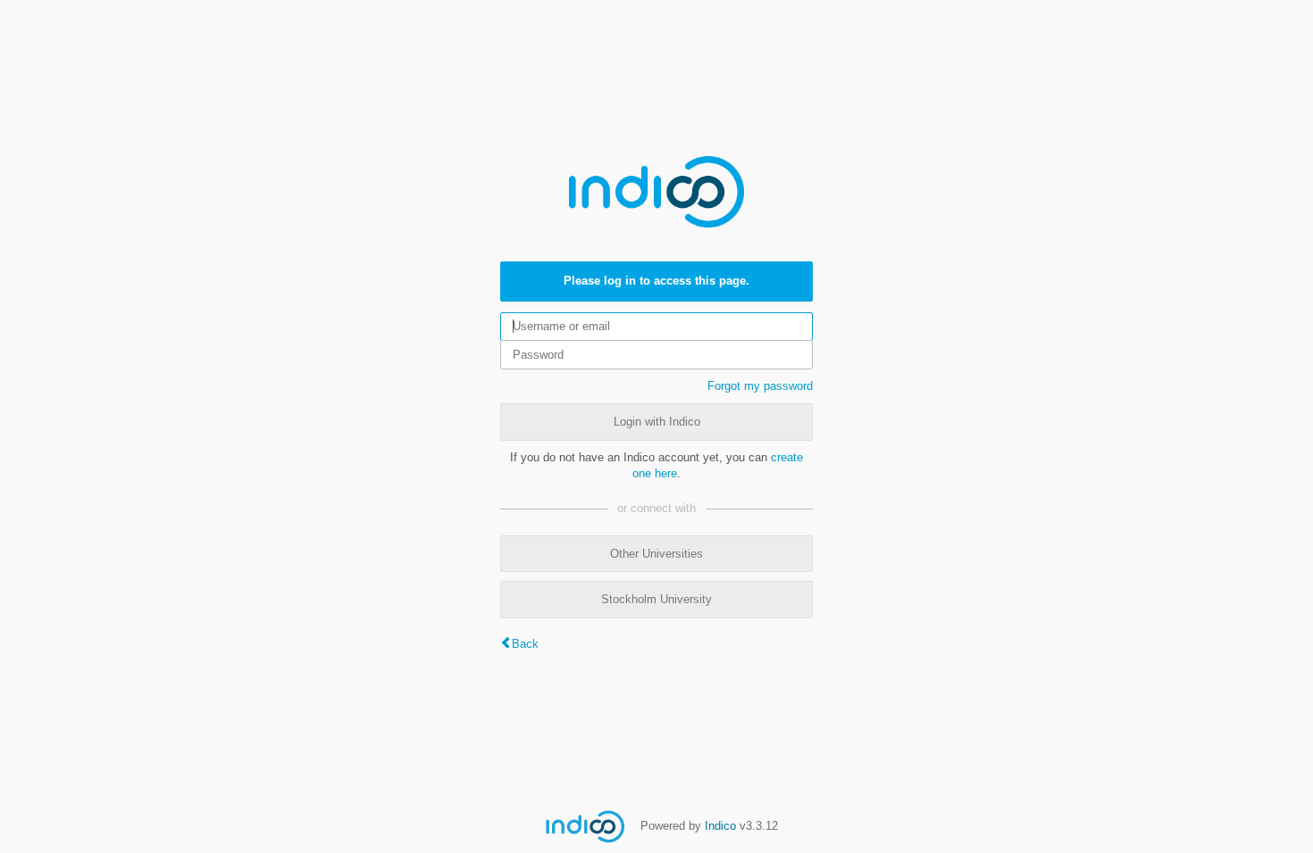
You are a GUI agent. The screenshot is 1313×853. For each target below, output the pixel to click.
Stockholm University (656, 599)
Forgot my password (760, 386)
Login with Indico (657, 421)
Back (525, 643)
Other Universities (656, 553)
